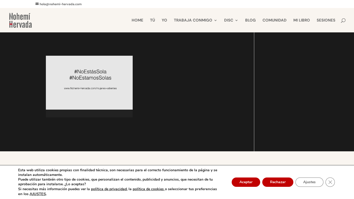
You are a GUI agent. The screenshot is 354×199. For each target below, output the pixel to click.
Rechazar (278, 182)
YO (164, 20)
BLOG (250, 20)
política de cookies (149, 189)
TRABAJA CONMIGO (193, 20)
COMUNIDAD (275, 20)
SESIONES (326, 20)
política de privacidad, (109, 189)
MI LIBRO (301, 20)
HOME (137, 20)
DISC (228, 20)
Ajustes (309, 182)
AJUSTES (38, 193)
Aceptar (245, 182)
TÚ (152, 20)
